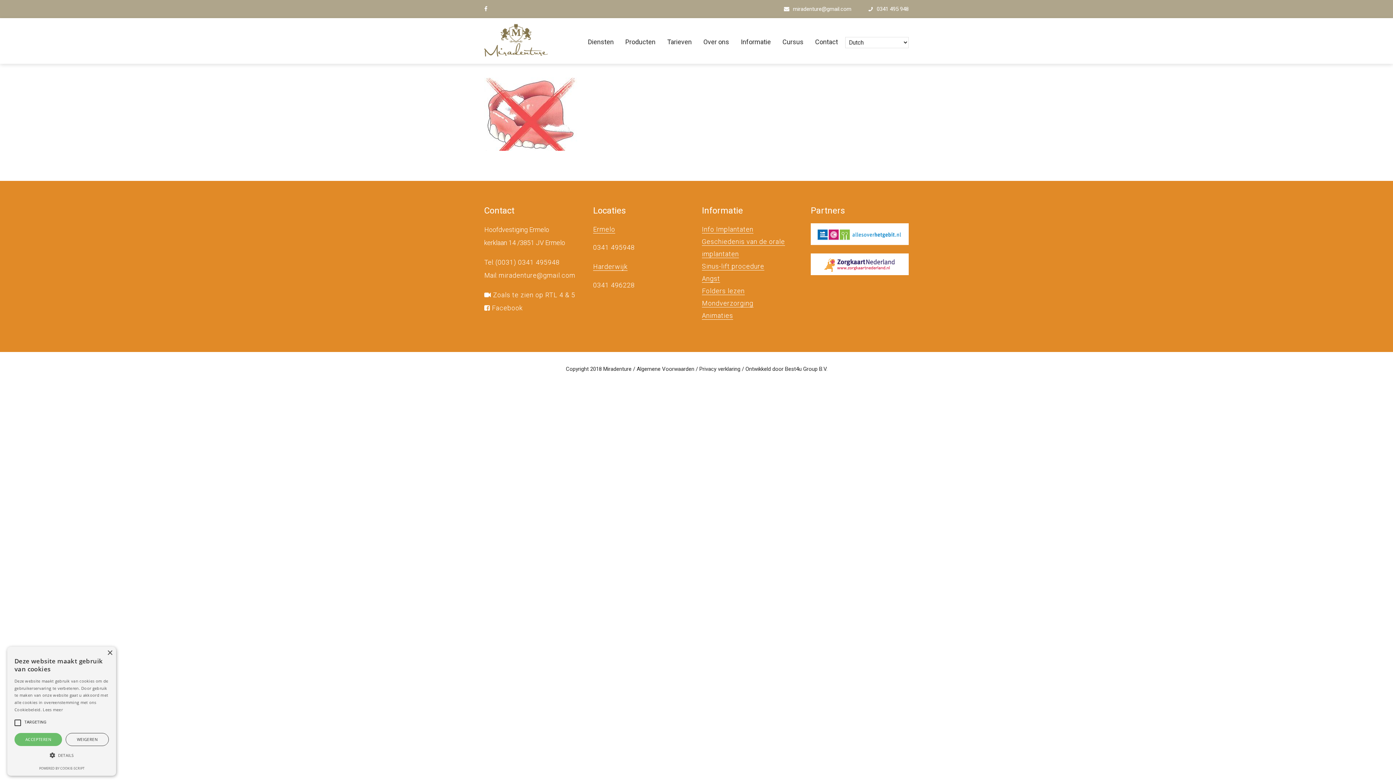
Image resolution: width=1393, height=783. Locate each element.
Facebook (506, 308)
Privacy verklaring (719, 369)
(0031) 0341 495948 (528, 262)
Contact (826, 42)
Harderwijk (610, 266)
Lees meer (53, 709)
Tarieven (679, 42)
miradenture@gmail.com (822, 9)
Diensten (601, 42)
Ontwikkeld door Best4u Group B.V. (786, 369)
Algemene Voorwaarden (665, 369)
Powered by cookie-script (62, 768)
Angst (711, 278)
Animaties (717, 315)
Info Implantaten (727, 229)
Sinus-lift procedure (733, 266)
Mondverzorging (727, 303)
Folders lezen (723, 291)
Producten (640, 42)
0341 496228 (614, 285)
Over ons (716, 42)
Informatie (756, 42)
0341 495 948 (893, 9)
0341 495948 (614, 247)
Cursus (793, 42)
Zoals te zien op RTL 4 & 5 (533, 295)
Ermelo (604, 229)
